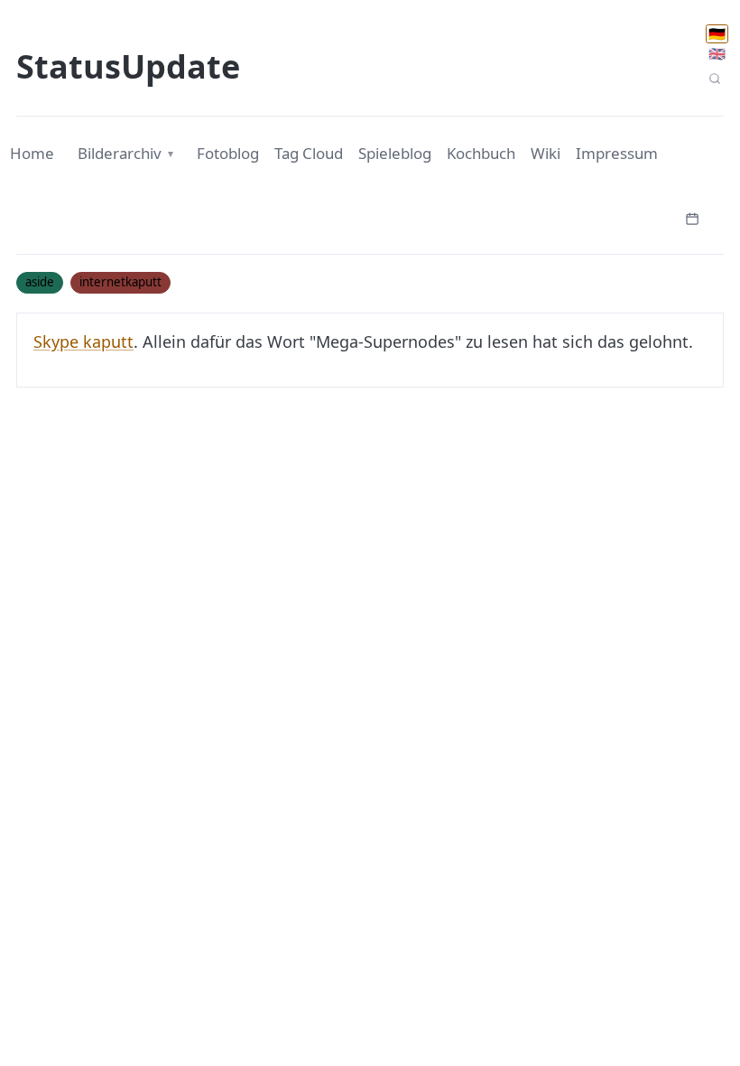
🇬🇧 (717, 53)
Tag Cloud (308, 153)
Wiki (545, 153)
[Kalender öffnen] (692, 216)
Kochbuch (481, 153)
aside (39, 282)
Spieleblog (394, 153)
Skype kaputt (83, 341)
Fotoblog (228, 153)
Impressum (617, 153)
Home (32, 153)
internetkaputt (120, 282)
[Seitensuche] (714, 79)
